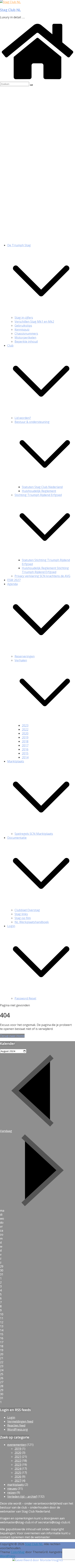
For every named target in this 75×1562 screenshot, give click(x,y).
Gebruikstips (23, 326)
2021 (18, 1457)
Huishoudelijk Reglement (39, 491)
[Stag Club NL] (10, 2)
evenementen (16, 1445)
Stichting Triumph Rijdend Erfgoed (38, 495)
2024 (18, 1469)
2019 (25, 737)
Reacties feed (16, 1425)
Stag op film (23, 918)
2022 (25, 729)
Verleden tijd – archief (22, 1497)
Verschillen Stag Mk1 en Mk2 (34, 322)
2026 (18, 1477)
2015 (25, 753)
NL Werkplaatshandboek (32, 922)
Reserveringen (25, 656)
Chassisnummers (26, 334)
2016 (25, 749)
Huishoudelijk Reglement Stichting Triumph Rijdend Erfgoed (45, 570)
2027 (18, 1481)
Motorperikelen (25, 337)
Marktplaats (15, 761)
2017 (25, 745)
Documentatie (17, 838)
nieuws (12, 1489)
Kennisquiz (22, 330)
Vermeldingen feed (20, 1421)
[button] (41, 314)
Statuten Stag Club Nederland (42, 487)
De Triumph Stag (19, 245)
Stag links (21, 914)
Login (11, 926)
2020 (25, 733)
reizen (11, 1493)
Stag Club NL (10, 9)
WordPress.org (17, 1429)
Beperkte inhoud (26, 341)
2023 (25, 725)
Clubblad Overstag (27, 910)
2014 (25, 757)
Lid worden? (23, 418)
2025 (18, 1473)
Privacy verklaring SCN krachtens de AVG (42, 576)
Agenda (12, 584)
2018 (25, 741)
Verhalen (21, 660)
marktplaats (15, 1485)
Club (10, 345)
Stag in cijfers (24, 318)
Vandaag (6, 1131)
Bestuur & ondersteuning (32, 422)
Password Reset (25, 998)
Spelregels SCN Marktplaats (34, 834)
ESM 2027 (14, 580)
